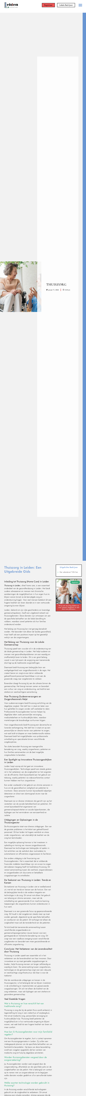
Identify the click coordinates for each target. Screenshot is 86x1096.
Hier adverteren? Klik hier (69, 572)
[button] (80, 5)
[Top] (7, 1079)
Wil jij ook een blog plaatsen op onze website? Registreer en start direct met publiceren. (68, 607)
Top (7, 1083)
